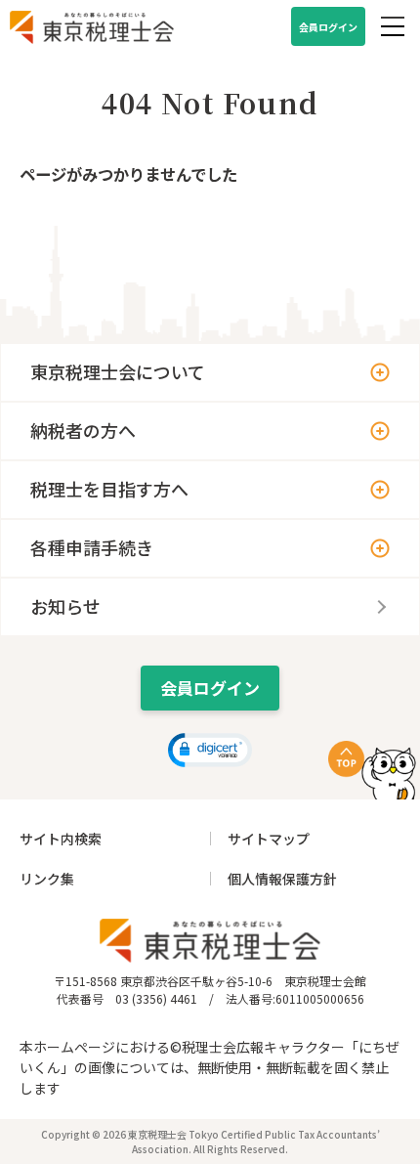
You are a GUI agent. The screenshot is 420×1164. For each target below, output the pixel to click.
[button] (210, 750)
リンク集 (47, 878)
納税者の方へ (83, 430)
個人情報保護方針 (282, 878)
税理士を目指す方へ (109, 488)
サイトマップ (269, 838)
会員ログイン (328, 27)
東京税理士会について (117, 371)
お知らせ (65, 606)
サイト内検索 (61, 838)
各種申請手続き (91, 547)
